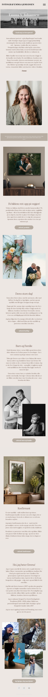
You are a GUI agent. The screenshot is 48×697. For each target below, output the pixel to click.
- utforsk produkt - (24, 227)
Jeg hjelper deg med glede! (24, 681)
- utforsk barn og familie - (24, 440)
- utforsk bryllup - (24, 331)
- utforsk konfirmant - (24, 551)
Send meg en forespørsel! (24, 32)
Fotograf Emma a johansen (18, 4)
